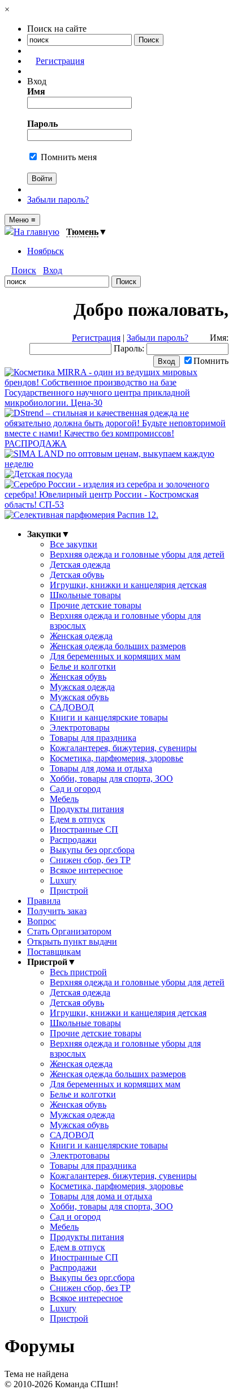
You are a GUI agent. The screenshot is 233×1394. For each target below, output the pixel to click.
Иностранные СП (84, 829)
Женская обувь (78, 676)
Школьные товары (85, 595)
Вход (52, 270)
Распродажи (73, 839)
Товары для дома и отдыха (101, 768)
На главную (36, 232)
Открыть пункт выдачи (72, 941)
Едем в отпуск (77, 819)
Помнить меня (67, 157)
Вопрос (41, 921)
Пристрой (69, 890)
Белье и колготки (83, 666)
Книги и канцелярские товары (109, 717)
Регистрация (60, 61)
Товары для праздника (93, 738)
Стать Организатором (69, 931)
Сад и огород (75, 788)
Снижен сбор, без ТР (90, 860)
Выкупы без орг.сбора (92, 850)
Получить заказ (57, 911)
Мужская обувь (79, 697)
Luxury (63, 880)
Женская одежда (81, 636)
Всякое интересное (86, 870)
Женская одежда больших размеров (118, 646)
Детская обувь (77, 575)
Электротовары (80, 727)
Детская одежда (80, 564)
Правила (44, 901)
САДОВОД (72, 707)
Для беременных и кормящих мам (115, 656)
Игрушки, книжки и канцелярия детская (128, 585)
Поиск (23, 270)
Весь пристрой (78, 972)
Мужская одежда (82, 687)
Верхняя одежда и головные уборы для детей (137, 554)
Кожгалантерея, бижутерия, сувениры (123, 748)
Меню (22, 220)
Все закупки (73, 544)
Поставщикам (54, 952)
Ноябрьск (45, 251)
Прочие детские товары (95, 605)
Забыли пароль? (58, 199)
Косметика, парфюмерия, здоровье (116, 758)
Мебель (64, 799)
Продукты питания (87, 809)
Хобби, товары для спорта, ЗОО (111, 778)
